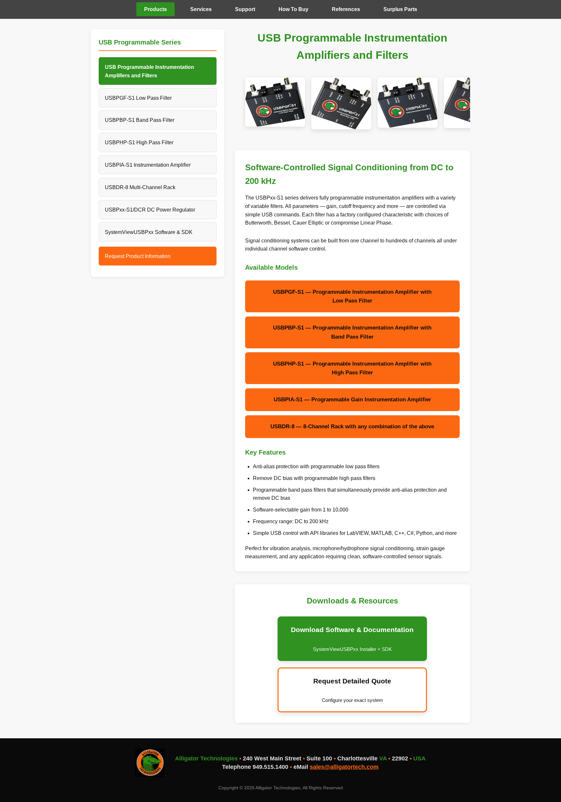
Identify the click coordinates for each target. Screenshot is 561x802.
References (346, 9)
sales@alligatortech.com (344, 767)
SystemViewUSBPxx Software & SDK (149, 232)
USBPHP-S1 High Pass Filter (139, 142)
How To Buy (293, 9)
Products (155, 9)
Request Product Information (137, 256)
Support (245, 9)
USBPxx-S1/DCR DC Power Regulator (150, 210)
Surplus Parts (400, 9)
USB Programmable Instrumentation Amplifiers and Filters (149, 71)
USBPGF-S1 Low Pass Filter (138, 98)
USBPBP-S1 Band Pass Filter (139, 120)
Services (201, 9)
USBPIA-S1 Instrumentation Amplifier (148, 165)
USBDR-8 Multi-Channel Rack (140, 187)
